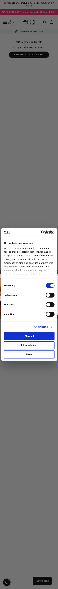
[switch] (50, 295)
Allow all (29, 336)
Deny (29, 354)
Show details (41, 326)
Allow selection (29, 345)
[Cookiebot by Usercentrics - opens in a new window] (41, 232)
